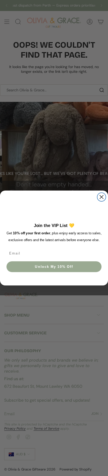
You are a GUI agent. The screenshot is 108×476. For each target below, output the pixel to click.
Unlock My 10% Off (54, 266)
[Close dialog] (101, 197)
